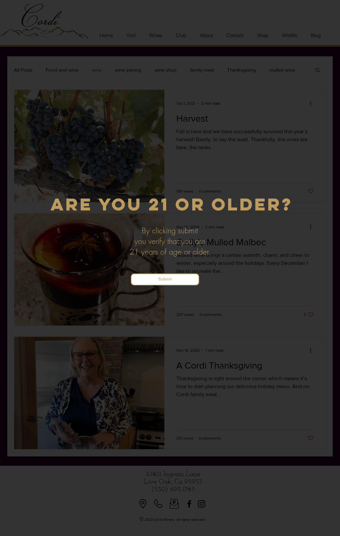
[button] (165, 279)
